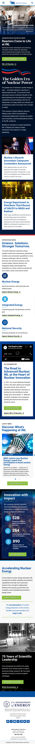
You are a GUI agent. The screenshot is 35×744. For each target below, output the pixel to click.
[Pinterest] (24, 721)
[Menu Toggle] (3, 2)
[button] (15, 479)
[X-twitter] (11, 721)
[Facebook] (7, 721)
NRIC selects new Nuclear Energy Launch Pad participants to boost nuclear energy (17, 461)
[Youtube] (14, 721)
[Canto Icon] (28, 721)
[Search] (32, 3)
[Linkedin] (21, 721)
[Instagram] (18, 721)
